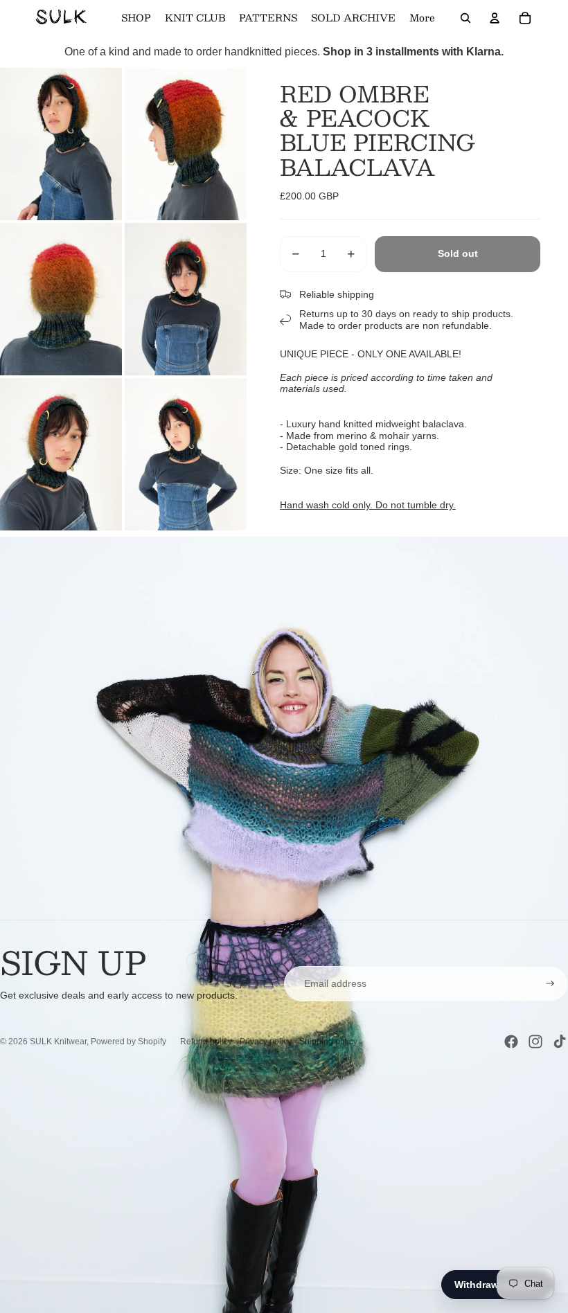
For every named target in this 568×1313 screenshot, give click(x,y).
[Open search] (465, 18)
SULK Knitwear (58, 1041)
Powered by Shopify (128, 1041)
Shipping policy (328, 1041)
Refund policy (206, 1041)
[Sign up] (550, 983)
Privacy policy (266, 1041)
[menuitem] (422, 18)
